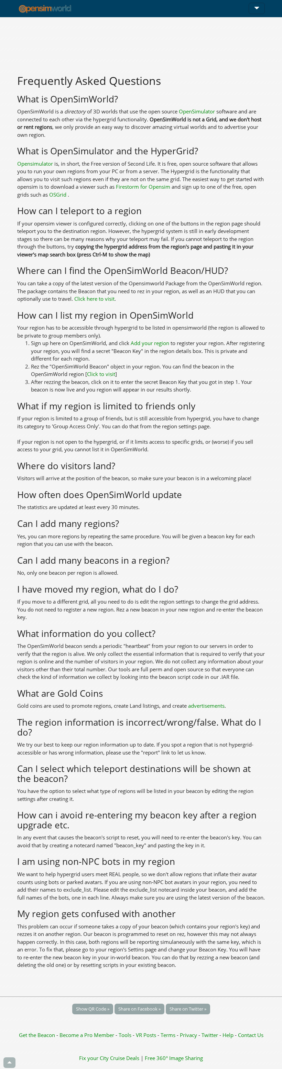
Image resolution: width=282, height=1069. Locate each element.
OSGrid (58, 194)
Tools (126, 1035)
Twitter (210, 1035)
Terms (169, 1035)
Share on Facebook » (139, 1009)
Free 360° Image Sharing (174, 1058)
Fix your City (94, 1058)
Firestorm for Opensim (143, 186)
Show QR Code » (92, 1009)
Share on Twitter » (188, 1009)
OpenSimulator (197, 111)
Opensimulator (35, 163)
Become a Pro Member (87, 1035)
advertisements (206, 705)
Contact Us (250, 1035)
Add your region (150, 343)
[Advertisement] (141, 42)
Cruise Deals (124, 1058)
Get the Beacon (37, 1035)
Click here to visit (94, 298)
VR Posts (147, 1035)
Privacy (188, 1035)
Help (228, 1035)
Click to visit (101, 374)
